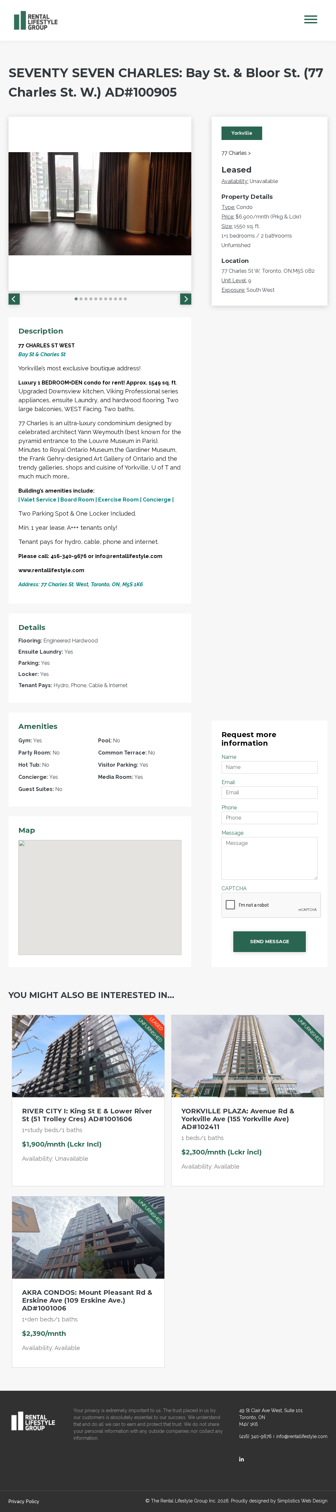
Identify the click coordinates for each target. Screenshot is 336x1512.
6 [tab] (100, 299)
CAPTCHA (234, 888)
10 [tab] (120, 299)
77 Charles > (236, 153)
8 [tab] (110, 299)
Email (228, 782)
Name (228, 757)
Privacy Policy (24, 1501)
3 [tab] (86, 299)
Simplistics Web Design (302, 1500)
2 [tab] (81, 299)
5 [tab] (96, 299)
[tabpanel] (100, 204)
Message (232, 833)
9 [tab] (115, 299)
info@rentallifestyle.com (301, 1436)
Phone (229, 807)
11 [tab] (125, 299)
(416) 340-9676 (255, 1436)
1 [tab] (76, 299)
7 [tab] (105, 299)
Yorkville (241, 133)
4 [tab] (91, 299)
